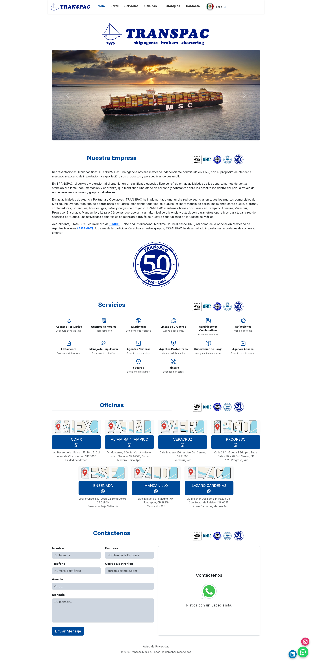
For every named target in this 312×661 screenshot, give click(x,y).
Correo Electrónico (119, 564)
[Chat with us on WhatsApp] (303, 652)
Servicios (131, 6)
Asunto (57, 579)
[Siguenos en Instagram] (305, 642)
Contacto (193, 6)
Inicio (101, 6)
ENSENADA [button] (103, 485)
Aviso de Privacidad (156, 646)
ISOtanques (171, 6)
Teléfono (58, 564)
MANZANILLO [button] (156, 485)
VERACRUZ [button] (182, 439)
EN (218, 7)
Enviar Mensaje (68, 631)
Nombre (58, 548)
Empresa (111, 548)
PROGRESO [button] (236, 439)
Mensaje (58, 595)
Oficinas (150, 6)
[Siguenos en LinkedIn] (293, 654)
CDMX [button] (76, 439)
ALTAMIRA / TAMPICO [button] (129, 439)
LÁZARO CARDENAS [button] (209, 485)
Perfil (114, 6)
